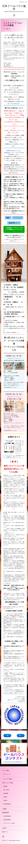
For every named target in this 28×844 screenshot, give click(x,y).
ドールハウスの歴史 (7, 779)
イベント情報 (5, 28)
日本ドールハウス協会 (7, 782)
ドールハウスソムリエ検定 (9, 823)
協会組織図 (5, 793)
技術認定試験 (5, 812)
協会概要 (5, 786)
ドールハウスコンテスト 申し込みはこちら (13, 761)
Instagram (7, 152)
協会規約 (5, 796)
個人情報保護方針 (7, 803)
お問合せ (4, 828)
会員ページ (5, 831)
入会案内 (4, 808)
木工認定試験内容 (7, 816)
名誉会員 (5, 800)
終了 (10, 28)
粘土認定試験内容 (7, 819)
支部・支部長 (6, 789)
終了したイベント (7, 774)
